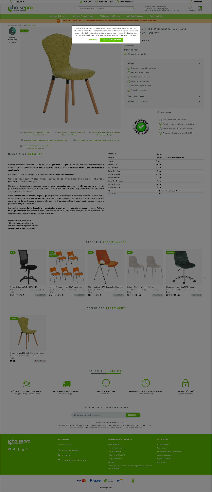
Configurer (93, 39)
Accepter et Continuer (111, 40)
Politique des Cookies (124, 33)
